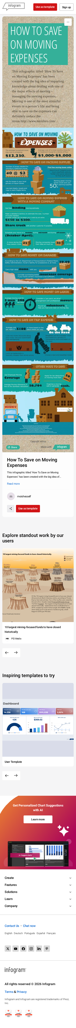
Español (41, 933)
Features (11, 885)
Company (11, 906)
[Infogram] (13, 7)
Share (14, 447)
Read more (13, 483)
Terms (9, 992)
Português (29, 933)
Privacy (22, 992)
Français (51, 933)
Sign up (66, 7)
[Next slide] (15, 652)
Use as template (45, 6)
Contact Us (12, 926)
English (8, 933)
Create (9, 878)
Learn (9, 899)
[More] (68, 22)
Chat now (29, 926)
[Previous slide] (7, 652)
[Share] (10, 508)
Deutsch (18, 933)
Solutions (11, 892)
